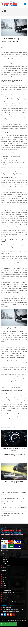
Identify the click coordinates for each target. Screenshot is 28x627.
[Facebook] (2, 614)
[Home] (1, 13)
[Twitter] (5, 614)
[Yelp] (13, 614)
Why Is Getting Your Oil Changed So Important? (14, 482)
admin (4, 46)
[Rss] (11, 614)
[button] (25, 4)
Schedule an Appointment (9, 624)
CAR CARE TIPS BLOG (8, 48)
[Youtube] (8, 614)
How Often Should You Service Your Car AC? (14, 448)
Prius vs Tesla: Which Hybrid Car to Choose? (13, 498)
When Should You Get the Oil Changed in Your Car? (14, 455)
